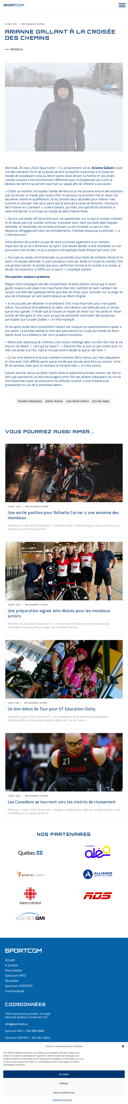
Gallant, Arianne (54, 401)
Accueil (10, 960)
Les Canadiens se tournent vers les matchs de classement (62, 802)
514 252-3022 (41, 1038)
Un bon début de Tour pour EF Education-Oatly (52, 709)
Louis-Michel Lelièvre (77, 401)
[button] (123, 1046)
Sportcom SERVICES (19, 986)
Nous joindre (13, 970)
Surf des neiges (100, 401)
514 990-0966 (35, 1031)
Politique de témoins (62, 1100)
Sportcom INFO (15, 976)
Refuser (64, 1083)
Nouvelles (12, 981)
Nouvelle (16, 49)
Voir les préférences (64, 1092)
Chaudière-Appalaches (30, 401)
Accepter (64, 1074)
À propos (11, 965)
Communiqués (14, 991)
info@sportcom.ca (16, 1024)
